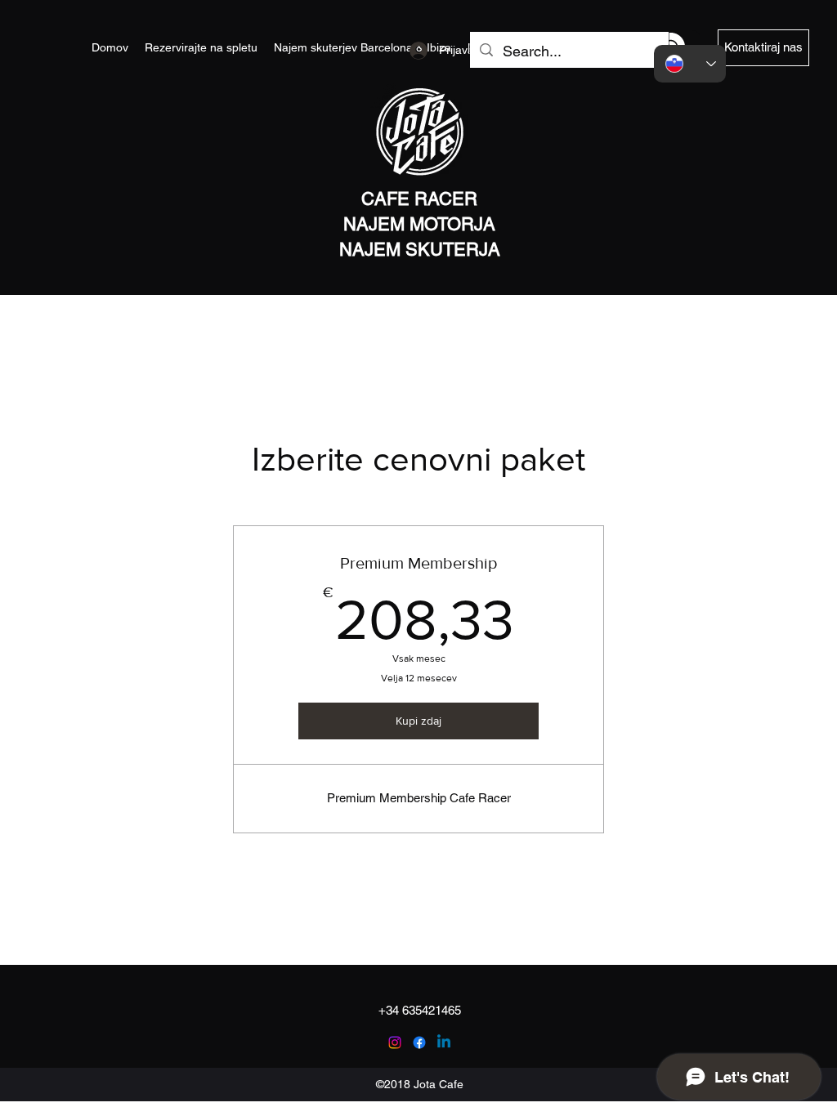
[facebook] (419, 1042)
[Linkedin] (444, 1042)
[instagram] (395, 1042)
